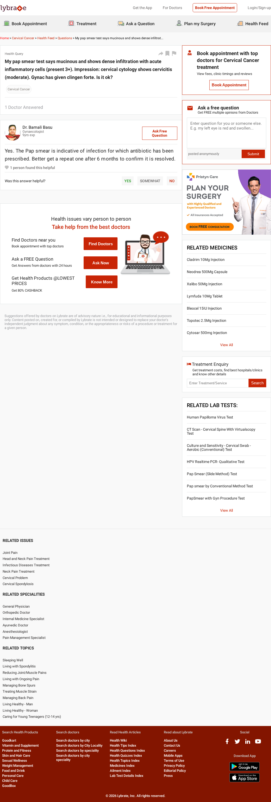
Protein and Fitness (16, 750)
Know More (101, 282)
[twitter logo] (237, 743)
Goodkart (9, 740)
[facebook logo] (227, 743)
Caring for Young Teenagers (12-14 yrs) (32, 717)
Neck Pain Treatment (18, 571)
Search (257, 383)
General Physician (16, 606)
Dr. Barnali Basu (37, 127)
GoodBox (9, 786)
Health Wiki (118, 740)
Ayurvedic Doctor (15, 625)
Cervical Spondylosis (18, 584)
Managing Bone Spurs (19, 685)
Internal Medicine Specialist (23, 619)
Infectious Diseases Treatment (26, 565)
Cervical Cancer (23, 38)
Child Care (9, 781)
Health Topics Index (125, 761)
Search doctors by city (73, 740)
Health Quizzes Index (126, 756)
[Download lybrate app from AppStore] (244, 781)
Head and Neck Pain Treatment (26, 559)
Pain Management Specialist (24, 638)
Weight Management (17, 766)
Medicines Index (122, 766)
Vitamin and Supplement (20, 745)
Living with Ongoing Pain (21, 679)
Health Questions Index (127, 750)
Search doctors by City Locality (79, 745)
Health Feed (46, 38)
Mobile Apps (173, 756)
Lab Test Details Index (126, 776)
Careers (170, 750)
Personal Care (13, 776)
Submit (253, 154)
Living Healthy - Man (18, 704)
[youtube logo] (258, 743)
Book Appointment (229, 85)
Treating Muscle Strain (20, 691)
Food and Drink (13, 771)
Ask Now (100, 263)
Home (4, 38)
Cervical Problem (15, 578)
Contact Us (172, 745)
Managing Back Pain (18, 698)
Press (168, 776)
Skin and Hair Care (16, 756)
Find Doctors (101, 244)
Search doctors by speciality (77, 750)
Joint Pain (10, 553)
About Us (171, 740)
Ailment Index (120, 771)
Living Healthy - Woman (20, 710)
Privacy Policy (174, 766)
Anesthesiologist (15, 632)
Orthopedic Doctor (16, 612)
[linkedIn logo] (248, 743)
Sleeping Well (13, 660)
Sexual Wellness (14, 761)
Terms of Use (174, 761)
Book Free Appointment (215, 8)
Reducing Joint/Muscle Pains (25, 673)
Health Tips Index (123, 745)
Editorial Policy (175, 771)
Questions (65, 38)
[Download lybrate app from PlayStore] (244, 770)
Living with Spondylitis (19, 666)
